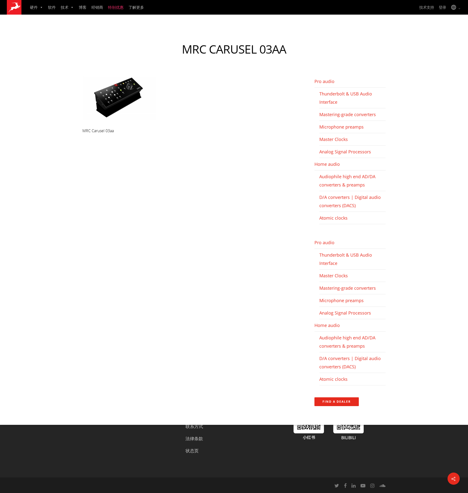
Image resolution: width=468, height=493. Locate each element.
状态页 (192, 451)
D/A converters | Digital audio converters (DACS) (350, 201)
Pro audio (324, 81)
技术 (64, 7)
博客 (83, 7)
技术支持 (426, 7)
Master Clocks (333, 139)
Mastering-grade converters (347, 114)
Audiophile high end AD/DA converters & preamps (347, 181)
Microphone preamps (341, 127)
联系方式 (194, 426)
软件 (52, 7)
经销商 (97, 7)
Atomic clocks (333, 218)
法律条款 (194, 438)
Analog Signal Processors (345, 152)
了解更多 (136, 7)
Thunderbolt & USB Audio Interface (345, 98)
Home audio (327, 164)
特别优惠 (116, 7)
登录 (442, 7)
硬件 (34, 7)
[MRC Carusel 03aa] (119, 122)
